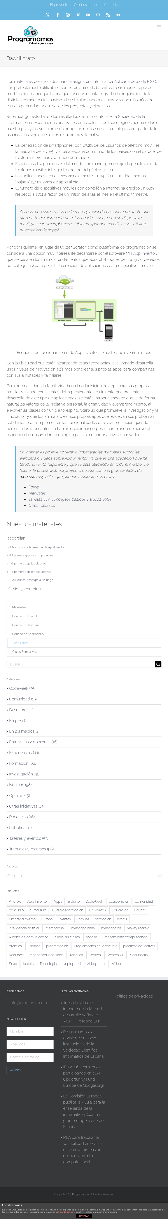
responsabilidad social (47, 955)
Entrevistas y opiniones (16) (33, 742)
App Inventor (37, 901)
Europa (46, 919)
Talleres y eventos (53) (28, 838)
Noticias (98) (20, 784)
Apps (58, 901)
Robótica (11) (20, 827)
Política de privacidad (133, 996)
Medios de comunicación (29, 937)
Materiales (19, 607)
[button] (36, 547)
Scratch (95, 955)
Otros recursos (41, 505)
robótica (76, 955)
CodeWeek (94, 901)
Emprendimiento (22, 919)
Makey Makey (138, 928)
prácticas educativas (139, 946)
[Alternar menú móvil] (159, 26)
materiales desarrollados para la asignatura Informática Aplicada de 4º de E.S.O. (85, 81)
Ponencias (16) (22, 817)
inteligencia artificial (24, 928)
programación (57, 946)
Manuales (37, 493)
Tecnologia (48, 964)
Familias (83, 919)
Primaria (34, 946)
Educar (139, 910)
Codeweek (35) (22, 688)
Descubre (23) (21, 709)
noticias (92, 937)
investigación (111, 928)
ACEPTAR (84, 1216)
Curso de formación (67, 910)
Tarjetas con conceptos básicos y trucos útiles (70, 499)
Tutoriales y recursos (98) (31, 849)
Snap (13, 964)
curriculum (38, 910)
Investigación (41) (24, 774)
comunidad (144, 901)
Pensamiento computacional (125, 937)
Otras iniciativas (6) (26, 806)
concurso (16, 910)
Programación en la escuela (95, 946)
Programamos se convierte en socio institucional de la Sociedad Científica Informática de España (83, 1044)
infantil (122, 919)
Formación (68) (22, 763)
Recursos (16, 955)
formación (103, 919)
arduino (74, 901)
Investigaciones (82, 928)
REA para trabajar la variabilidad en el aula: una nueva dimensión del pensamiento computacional (82, 1149)
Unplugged (72, 964)
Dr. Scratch (97, 910)
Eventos (64, 919)
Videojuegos (96, 964)
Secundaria (139, 955)
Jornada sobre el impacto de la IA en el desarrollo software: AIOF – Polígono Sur (82, 1011)
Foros (33, 487)
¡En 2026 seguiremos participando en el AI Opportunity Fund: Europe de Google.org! (83, 1076)
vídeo (116, 964)
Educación (120, 910)
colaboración (119, 901)
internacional (55, 928)
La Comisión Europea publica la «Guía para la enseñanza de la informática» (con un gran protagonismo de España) (84, 1111)
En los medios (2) (24, 731)
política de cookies (65, 1212)
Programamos (80, 1194)
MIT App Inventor (141, 253)
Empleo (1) (18, 720)
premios (15, 946)
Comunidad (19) (23, 699)
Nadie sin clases (67, 937)
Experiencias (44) (24, 752)
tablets (28, 964)
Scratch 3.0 (115, 955)
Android (15, 901)
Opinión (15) (19, 795)
